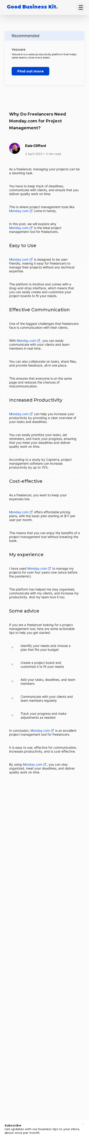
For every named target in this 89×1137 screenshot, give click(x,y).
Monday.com (19, 211)
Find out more (30, 71)
